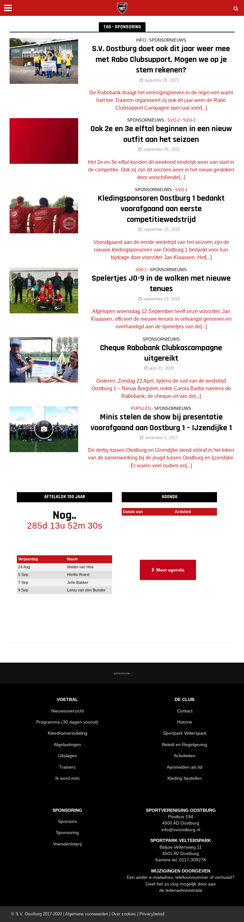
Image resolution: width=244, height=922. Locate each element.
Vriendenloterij (67, 843)
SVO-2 (173, 120)
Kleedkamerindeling (67, 733)
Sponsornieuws (167, 40)
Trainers (67, 767)
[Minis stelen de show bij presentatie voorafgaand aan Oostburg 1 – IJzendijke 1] (44, 428)
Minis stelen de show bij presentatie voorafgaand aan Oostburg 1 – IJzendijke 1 (161, 422)
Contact (185, 710)
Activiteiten (184, 755)
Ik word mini (67, 778)
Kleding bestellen (184, 778)
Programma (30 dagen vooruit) (67, 722)
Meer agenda (170, 569)
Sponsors (67, 821)
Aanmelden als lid (184, 767)
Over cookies (124, 914)
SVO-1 (181, 190)
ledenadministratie (184, 890)
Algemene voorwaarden (86, 914)
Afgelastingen (67, 744)
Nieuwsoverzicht (67, 710)
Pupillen (141, 408)
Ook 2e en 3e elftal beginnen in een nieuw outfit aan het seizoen (161, 134)
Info (141, 40)
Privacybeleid (151, 914)
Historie (184, 722)
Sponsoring (67, 832)
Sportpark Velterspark (185, 733)
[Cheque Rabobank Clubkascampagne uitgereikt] (44, 359)
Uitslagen (67, 755)
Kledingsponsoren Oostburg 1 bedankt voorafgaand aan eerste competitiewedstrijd (161, 209)
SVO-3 (189, 120)
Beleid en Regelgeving (184, 744)
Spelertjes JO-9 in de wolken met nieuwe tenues (161, 283)
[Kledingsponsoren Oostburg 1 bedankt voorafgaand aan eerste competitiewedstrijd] (44, 210)
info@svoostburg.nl (180, 829)
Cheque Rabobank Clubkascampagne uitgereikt (161, 353)
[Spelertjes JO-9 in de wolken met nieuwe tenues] (44, 290)
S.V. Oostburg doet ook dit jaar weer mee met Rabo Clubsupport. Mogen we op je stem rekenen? (161, 59)
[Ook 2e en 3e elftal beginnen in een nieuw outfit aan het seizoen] (44, 140)
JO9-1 (140, 270)
